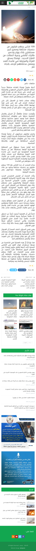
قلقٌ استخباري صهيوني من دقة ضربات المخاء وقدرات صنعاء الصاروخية (19, 365)
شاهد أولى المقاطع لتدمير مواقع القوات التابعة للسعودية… (13, 519)
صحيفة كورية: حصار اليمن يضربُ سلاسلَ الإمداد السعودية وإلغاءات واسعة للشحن (20, 390)
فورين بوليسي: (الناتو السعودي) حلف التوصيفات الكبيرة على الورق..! (19, 373)
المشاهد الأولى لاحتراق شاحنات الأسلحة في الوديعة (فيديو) (14, 495)
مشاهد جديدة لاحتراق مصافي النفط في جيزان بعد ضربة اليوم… (14, 511)
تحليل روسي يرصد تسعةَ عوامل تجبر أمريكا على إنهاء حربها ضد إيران (18, 382)
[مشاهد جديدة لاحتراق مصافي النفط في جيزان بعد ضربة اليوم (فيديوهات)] (31, 512)
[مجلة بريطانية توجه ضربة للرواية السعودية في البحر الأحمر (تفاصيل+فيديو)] (31, 505)
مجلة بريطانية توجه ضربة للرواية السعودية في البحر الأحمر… (14, 503)
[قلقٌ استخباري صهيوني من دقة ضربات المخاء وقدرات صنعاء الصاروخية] (10, 304)
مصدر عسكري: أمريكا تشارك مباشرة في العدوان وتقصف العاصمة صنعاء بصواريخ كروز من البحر (27, 284)
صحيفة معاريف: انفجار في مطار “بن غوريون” (23, 397)
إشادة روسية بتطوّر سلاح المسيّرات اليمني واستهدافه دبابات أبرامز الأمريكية (19, 356)
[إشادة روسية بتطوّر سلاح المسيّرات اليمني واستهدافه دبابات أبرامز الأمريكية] (26, 304)
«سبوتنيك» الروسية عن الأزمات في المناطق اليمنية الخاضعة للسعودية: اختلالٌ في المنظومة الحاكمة (19, 407)
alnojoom (22, 548)
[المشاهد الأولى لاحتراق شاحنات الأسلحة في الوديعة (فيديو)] (31, 497)
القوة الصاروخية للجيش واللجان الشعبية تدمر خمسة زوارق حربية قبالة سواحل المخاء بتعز (8, 283)
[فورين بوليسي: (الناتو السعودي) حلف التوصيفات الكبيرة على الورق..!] (26, 324)
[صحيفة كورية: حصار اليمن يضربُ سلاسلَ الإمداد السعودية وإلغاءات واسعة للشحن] (10, 324)
